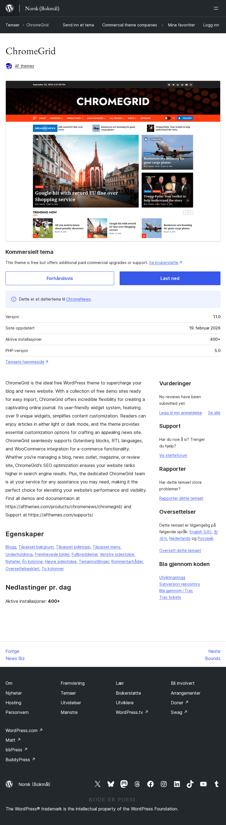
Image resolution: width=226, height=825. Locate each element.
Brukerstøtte (128, 693)
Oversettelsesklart (22, 568)
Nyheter (13, 561)
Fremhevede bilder (52, 554)
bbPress (17, 749)
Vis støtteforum (173, 455)
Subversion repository (179, 584)
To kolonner (53, 568)
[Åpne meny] (217, 8)
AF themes (24, 66)
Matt (13, 740)
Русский (205, 538)
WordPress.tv (132, 712)
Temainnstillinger (94, 561)
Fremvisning (73, 683)
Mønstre (69, 712)
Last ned (169, 278)
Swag (179, 712)
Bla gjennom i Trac (176, 590)
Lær (120, 683)
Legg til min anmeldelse (180, 412)
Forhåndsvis (60, 278)
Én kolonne (32, 561)
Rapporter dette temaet (181, 498)
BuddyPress (21, 759)
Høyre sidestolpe (61, 561)
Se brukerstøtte (163, 262)
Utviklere (125, 702)
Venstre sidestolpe (117, 554)
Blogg (11, 546)
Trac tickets (170, 597)
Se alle (214, 412)
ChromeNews (78, 299)
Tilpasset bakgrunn (36, 546)
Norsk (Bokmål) (34, 784)
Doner (180, 702)
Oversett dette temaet (180, 550)
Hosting (13, 702)
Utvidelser (71, 702)
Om (9, 683)
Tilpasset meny (106, 546)
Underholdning (19, 554)
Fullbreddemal (85, 554)
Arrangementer (185, 693)
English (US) (201, 531)
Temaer (13, 25)
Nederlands (179, 538)
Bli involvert (183, 683)
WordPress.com (24, 730)
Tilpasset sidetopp (73, 546)
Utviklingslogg (172, 577)
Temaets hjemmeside (25, 361)
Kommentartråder (127, 561)
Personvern (17, 712)
